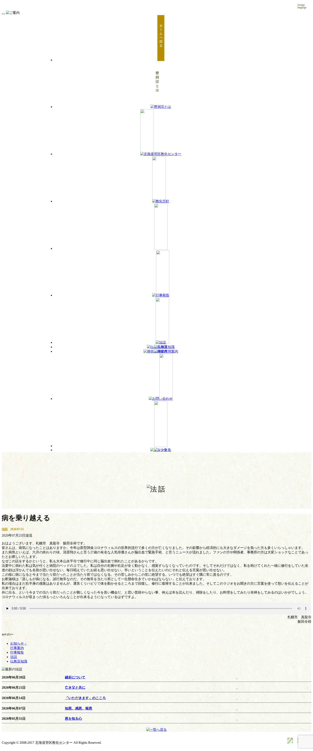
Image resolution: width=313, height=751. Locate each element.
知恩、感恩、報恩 (78, 708)
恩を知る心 (73, 718)
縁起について (75, 677)
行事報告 (17, 652)
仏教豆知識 (18, 661)
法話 (5, 529)
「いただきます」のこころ (85, 698)
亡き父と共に (75, 687)
